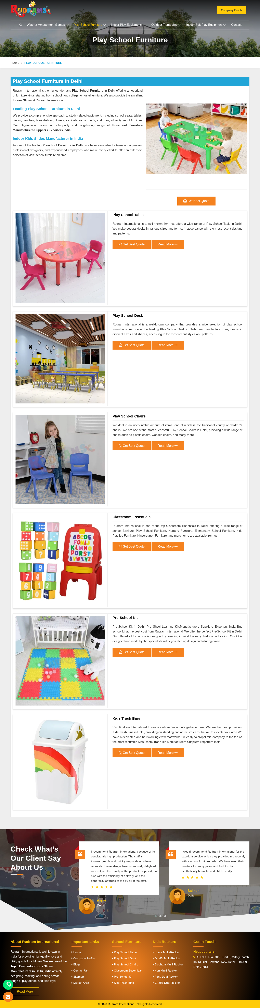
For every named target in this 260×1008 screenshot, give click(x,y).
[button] (155, 916)
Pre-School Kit (125, 618)
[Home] (20, 25)
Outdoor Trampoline (164, 24)
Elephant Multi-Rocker (168, 964)
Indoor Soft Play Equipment (204, 24)
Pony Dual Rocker (166, 976)
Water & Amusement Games (46, 24)
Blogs (76, 964)
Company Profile (231, 10)
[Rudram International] (49, 9)
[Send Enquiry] (8, 997)
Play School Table (128, 215)
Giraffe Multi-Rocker (167, 958)
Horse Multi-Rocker (166, 952)
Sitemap (78, 976)
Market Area (81, 982)
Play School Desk (128, 316)
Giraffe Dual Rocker (167, 982)
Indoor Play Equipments (127, 24)
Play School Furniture (88, 24)
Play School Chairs (129, 416)
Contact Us (80, 970)
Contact (236, 24)
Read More (166, 244)
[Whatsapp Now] (8, 985)
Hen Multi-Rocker (165, 970)
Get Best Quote (133, 244)
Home (15, 62)
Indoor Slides (22, 100)
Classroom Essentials (132, 517)
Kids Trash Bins (126, 718)
